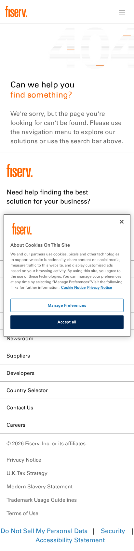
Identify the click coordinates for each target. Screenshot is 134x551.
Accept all (67, 322)
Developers (20, 373)
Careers (16, 424)
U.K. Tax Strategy (27, 473)
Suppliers (18, 355)
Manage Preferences (67, 305)
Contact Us (20, 407)
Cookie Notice (73, 287)
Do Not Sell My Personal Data (44, 531)
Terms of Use (22, 513)
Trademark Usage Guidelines (42, 500)
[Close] (121, 221)
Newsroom (20, 338)
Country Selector (27, 390)
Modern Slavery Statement (40, 486)
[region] (66, 275)
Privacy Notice (24, 459)
